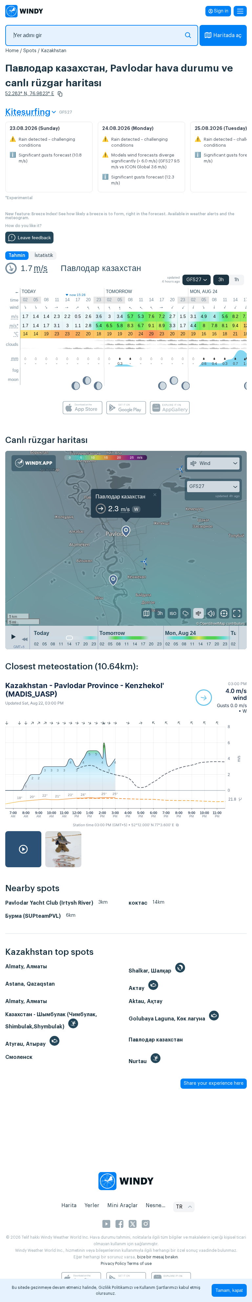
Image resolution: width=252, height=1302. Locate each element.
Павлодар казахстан (101, 268)
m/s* (14, 325)
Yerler (91, 1205)
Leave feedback (34, 237)
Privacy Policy (113, 1264)
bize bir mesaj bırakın (157, 1257)
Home (12, 51)
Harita (68, 1205)
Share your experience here (213, 1083)
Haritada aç (227, 35)
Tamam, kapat (229, 1290)
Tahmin (17, 255)
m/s (41, 268)
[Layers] (146, 613)
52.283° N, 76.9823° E (29, 94)
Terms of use (139, 1264)
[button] (60, 94)
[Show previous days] (25, 639)
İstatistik (43, 255)
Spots (29, 51)
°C (16, 333)
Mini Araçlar (122, 1205)
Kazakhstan (53, 51)
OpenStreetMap (212, 623)
